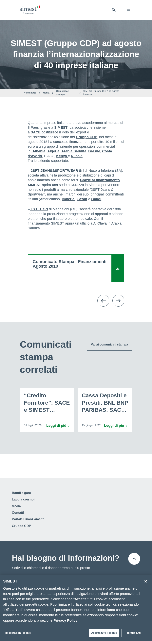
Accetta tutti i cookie (104, 632)
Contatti (18, 512)
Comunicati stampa (62, 93)
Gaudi (96, 199)
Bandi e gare (21, 493)
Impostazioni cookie (18, 632)
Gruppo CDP (86, 137)
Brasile (94, 151)
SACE (36, 132)
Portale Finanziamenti (28, 519)
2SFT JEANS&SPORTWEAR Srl (58, 171)
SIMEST (60, 127)
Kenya (62, 156)
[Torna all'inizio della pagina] (134, 559)
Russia (77, 156)
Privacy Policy (65, 620)
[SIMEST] (30, 10)
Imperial (68, 199)
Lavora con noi (23, 499)
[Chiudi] (145, 581)
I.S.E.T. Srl (39, 209)
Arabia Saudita (73, 151)
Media (46, 92)
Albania (38, 151)
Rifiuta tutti (134, 632)
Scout (82, 199)
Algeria (53, 151)
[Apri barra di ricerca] (114, 10)
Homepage (30, 92)
